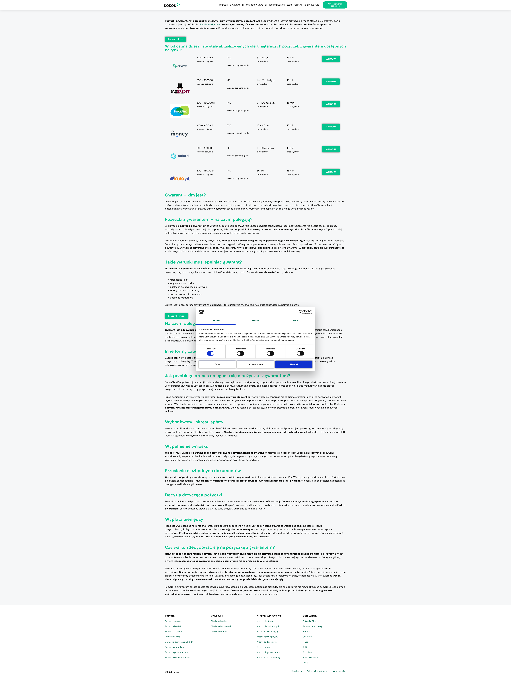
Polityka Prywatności (317, 671)
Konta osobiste (311, 5)
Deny (217, 364)
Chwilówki (235, 5)
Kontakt (298, 5)
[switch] (240, 353)
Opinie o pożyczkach (275, 5)
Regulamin (296, 671)
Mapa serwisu (339, 671)
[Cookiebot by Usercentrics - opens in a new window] (300, 312)
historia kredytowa (209, 24)
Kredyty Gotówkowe (252, 5)
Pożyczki (223, 5)
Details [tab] (255, 321)
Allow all (294, 364)
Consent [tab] (216, 321)
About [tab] (295, 321)
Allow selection (255, 364)
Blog (289, 5)
